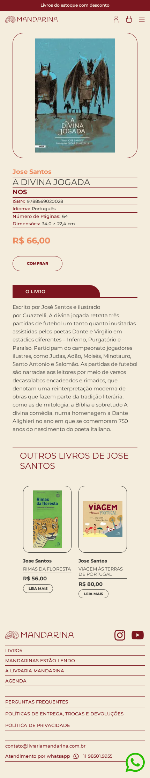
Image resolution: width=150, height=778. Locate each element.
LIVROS (13, 650)
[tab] (56, 291)
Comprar (37, 263)
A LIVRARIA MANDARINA (34, 670)
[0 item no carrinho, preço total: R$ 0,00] (129, 19)
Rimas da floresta (47, 569)
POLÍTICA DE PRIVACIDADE (37, 725)
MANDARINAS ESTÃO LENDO (40, 660)
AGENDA (16, 681)
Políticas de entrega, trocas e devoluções (64, 713)
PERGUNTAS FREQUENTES (36, 702)
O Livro (35, 291)
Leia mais (38, 588)
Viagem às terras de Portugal (100, 571)
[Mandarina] (31, 19)
